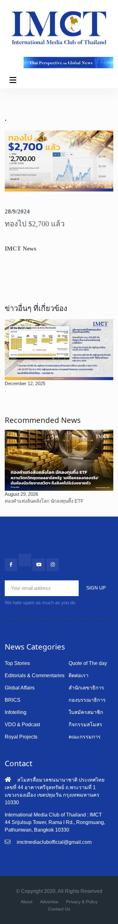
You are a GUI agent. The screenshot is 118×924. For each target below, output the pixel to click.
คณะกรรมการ (85, 736)
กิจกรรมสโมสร (85, 724)
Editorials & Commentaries (35, 675)
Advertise (49, 901)
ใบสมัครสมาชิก (86, 712)
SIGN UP (96, 587)
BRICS (12, 700)
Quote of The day (88, 663)
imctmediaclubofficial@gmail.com (54, 842)
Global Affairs (20, 687)
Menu (14, 79)
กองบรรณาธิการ (87, 700)
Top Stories (17, 663)
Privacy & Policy (82, 901)
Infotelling (15, 712)
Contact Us (59, 908)
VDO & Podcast (22, 724)
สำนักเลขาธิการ (86, 687)
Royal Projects (21, 736)
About (26, 901)
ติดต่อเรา (78, 675)
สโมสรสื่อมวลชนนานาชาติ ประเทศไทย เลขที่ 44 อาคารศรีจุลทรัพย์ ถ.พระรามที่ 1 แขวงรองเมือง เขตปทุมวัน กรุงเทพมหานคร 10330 (54, 791)
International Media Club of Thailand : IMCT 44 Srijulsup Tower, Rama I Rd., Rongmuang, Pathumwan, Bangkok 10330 (55, 822)
